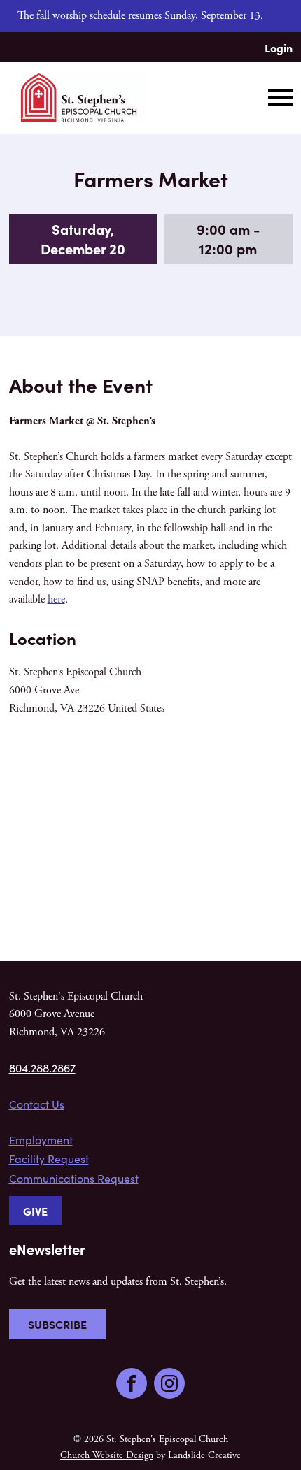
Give (35, 1210)
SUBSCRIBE (57, 1324)
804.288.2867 (42, 1067)
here (56, 599)
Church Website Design (106, 1455)
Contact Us (36, 1104)
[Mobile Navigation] (277, 97)
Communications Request (74, 1178)
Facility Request (49, 1158)
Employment (41, 1139)
